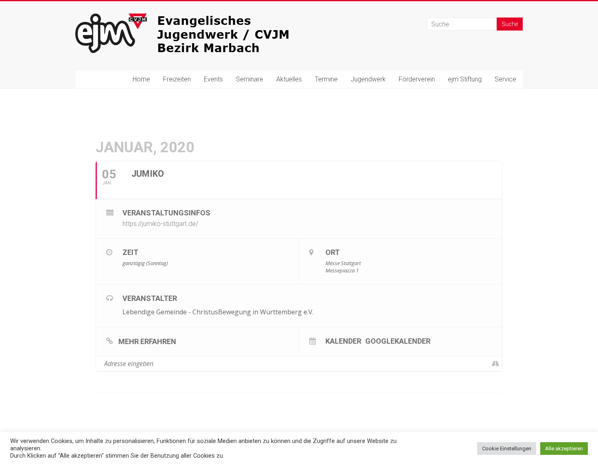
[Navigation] (495, 363)
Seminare (249, 79)
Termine (326, 79)
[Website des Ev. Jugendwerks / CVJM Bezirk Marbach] (197, 17)
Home (141, 79)
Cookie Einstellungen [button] (506, 448)
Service (505, 79)
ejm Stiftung (465, 79)
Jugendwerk (368, 79)
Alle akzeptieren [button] (564, 448)
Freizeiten (177, 79)
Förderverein (417, 79)
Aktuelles (289, 79)
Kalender (343, 341)
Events (213, 79)
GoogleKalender (397, 341)
